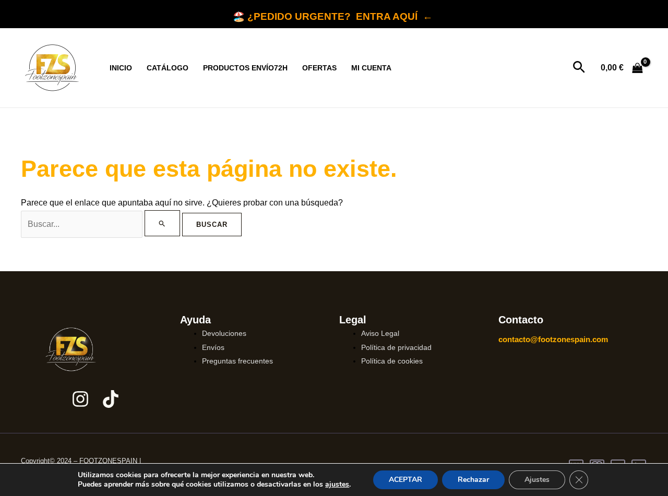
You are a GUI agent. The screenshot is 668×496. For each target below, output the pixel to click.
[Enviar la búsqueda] (162, 223)
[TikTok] (111, 399)
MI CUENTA (371, 68)
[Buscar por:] (101, 224)
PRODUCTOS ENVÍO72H (245, 68)
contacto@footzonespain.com (553, 339)
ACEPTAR (405, 480)
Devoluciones (224, 333)
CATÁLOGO (167, 68)
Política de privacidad (396, 347)
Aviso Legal (380, 333)
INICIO (121, 68)
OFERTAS (319, 68)
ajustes (337, 484)
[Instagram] (80, 399)
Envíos (213, 347)
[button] (579, 67)
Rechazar (473, 480)
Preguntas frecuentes (237, 361)
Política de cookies (392, 361)
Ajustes (537, 480)
